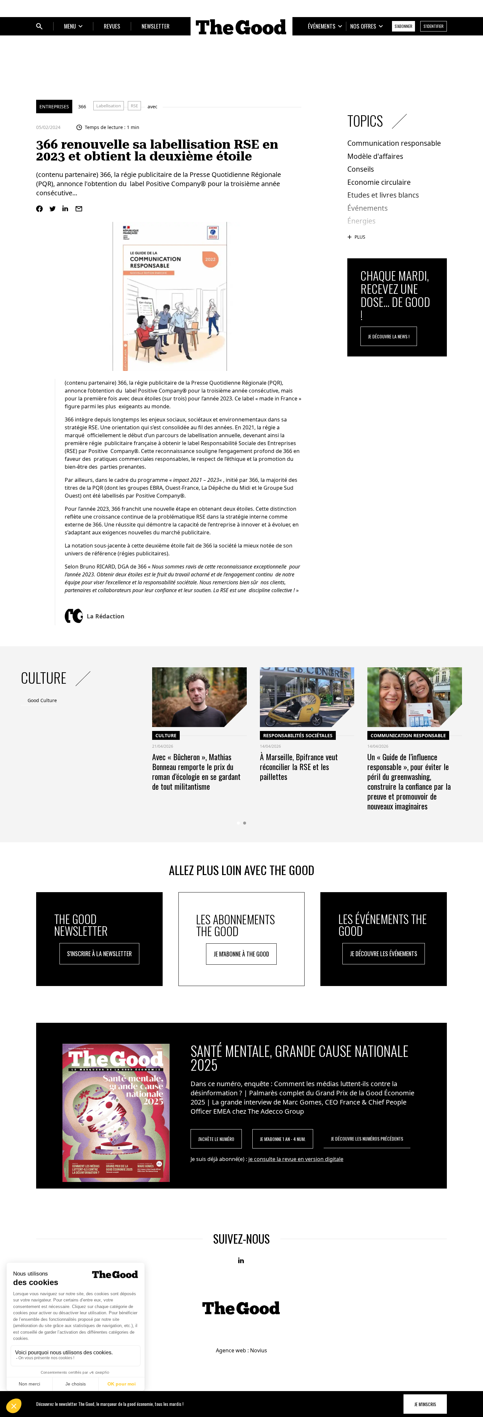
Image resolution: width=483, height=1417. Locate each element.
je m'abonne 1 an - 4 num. (283, 1138)
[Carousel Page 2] (244, 823)
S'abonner (403, 26)
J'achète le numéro (216, 1138)
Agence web (231, 1350)
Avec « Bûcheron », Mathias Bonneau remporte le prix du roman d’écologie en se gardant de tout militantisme (196, 771)
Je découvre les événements (383, 953)
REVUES (112, 26)
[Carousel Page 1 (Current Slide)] (238, 823)
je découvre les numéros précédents (367, 1138)
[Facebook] (39, 208)
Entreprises (54, 106)
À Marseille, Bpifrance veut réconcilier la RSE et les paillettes (299, 766)
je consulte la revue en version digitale (295, 1159)
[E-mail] (79, 208)
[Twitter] (52, 208)
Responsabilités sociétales (298, 735)
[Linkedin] (65, 208)
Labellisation (108, 106)
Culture (165, 735)
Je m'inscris (425, 1404)
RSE (134, 106)
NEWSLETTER (156, 26)
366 (82, 106)
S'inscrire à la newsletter (99, 953)
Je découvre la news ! (388, 336)
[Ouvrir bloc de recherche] (39, 26)
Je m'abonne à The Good (241, 954)
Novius (258, 1350)
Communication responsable (408, 735)
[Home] (241, 27)
